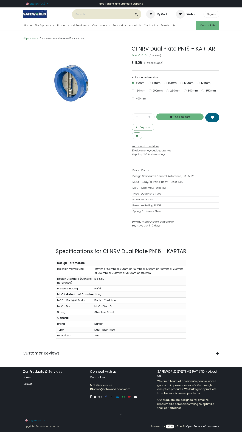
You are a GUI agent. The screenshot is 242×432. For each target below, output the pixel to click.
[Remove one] (136, 117)
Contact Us (207, 25)
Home (27, 377)
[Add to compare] (137, 135)
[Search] (136, 14)
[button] (212, 117)
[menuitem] (28, 25)
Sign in (211, 14)
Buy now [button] (144, 127)
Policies (27, 384)
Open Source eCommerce (202, 426)
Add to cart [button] (182, 117)
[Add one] (150, 117)
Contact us (97, 377)
